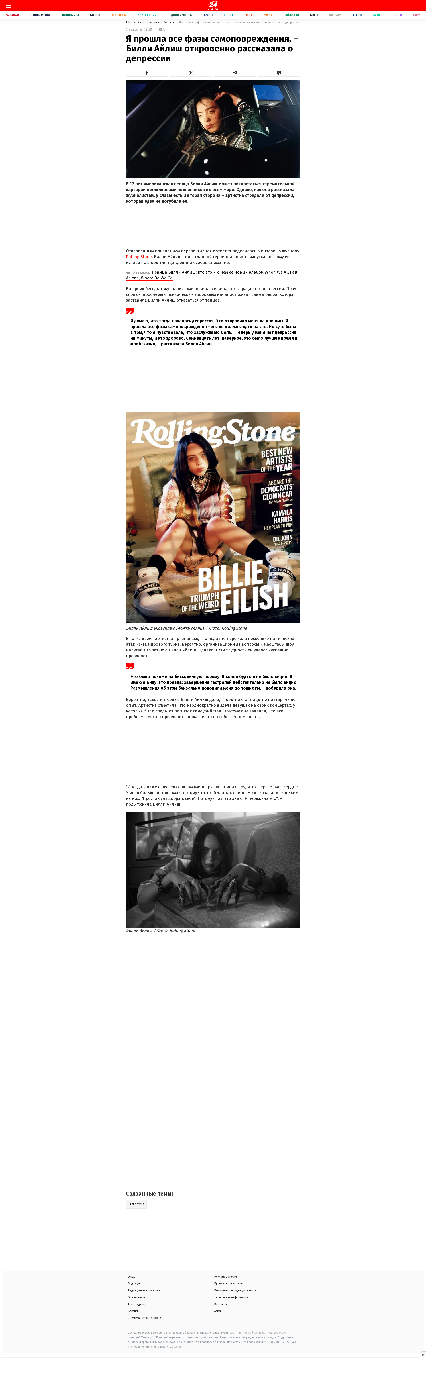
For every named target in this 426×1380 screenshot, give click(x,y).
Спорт (228, 15)
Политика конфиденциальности (235, 1290)
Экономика (70, 15)
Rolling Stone (139, 256)
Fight (248, 15)
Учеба (267, 15)
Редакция (134, 1283)
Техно (357, 15)
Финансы (119, 15)
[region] (213, 1369)
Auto (314, 15)
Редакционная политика (144, 1290)
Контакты (220, 1304)
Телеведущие (137, 1304)
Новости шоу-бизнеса (160, 22)
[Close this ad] (423, 1355)
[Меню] (8, 6)
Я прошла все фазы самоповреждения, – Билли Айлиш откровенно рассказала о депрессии (239, 22)
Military (335, 15)
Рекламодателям (225, 1276)
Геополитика (40, 15)
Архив (218, 1311)
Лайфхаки (291, 15)
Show (397, 15)
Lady (416, 15)
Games (378, 15)
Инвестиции (147, 15)
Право (208, 15)
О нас (131, 1276)
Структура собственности (144, 1317)
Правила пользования (228, 1283)
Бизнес (95, 15)
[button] (147, 73)
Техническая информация (231, 1297)
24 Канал (12, 15)
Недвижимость (180, 15)
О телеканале (137, 1297)
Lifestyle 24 (134, 22)
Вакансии (134, 1311)
